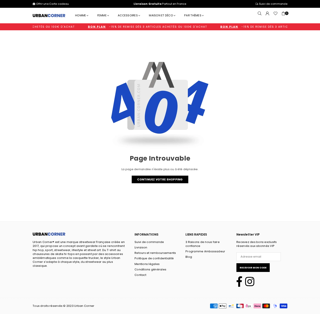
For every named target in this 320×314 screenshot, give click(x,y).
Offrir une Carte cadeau (52, 4)
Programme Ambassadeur (205, 251)
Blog (188, 257)
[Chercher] (260, 15)
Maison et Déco (161, 15)
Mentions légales (147, 264)
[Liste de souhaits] (275, 15)
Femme (102, 15)
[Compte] (267, 15)
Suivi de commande (272, 4)
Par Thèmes (192, 15)
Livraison (141, 247)
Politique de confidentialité (154, 258)
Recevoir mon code (253, 267)
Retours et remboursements (155, 253)
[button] (283, 15)
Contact (140, 275)
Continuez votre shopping (160, 179)
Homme (80, 15)
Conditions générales (150, 269)
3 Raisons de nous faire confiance (202, 244)
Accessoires (128, 15)
